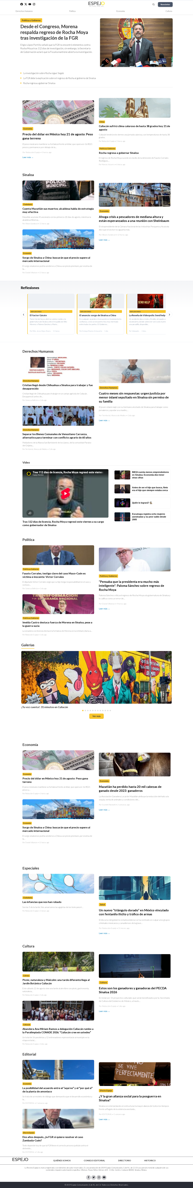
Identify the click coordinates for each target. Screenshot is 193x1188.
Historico (150, 1160)
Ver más (96, 716)
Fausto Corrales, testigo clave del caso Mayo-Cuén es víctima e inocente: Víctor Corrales (54, 575)
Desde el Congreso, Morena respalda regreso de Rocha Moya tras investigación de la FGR (54, 32)
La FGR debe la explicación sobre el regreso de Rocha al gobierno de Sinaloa (59, 78)
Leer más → (27, 157)
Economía (120, 11)
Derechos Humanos (24, 11)
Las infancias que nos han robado (41, 901)
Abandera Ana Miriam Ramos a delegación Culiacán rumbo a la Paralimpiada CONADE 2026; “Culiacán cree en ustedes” (57, 1030)
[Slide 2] (85, 710)
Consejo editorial (94, 1160)
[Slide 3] (87, 710)
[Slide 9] (102, 710)
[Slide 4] (90, 710)
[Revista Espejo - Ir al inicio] (20, 1159)
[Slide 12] (110, 710)
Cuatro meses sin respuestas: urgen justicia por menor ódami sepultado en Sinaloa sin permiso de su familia (134, 397)
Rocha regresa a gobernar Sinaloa (39, 83)
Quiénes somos (62, 1160)
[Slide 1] (83, 710)
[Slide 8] (100, 710)
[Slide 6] (95, 710)
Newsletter (165, 4)
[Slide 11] (107, 710)
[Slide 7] (97, 710)
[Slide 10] (105, 710)
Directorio (124, 1160)
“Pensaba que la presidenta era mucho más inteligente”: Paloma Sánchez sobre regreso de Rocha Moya (131, 585)
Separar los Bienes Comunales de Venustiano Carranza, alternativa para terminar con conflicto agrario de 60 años (56, 435)
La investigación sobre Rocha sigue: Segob (43, 73)
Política (72, 11)
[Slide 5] (92, 710)
